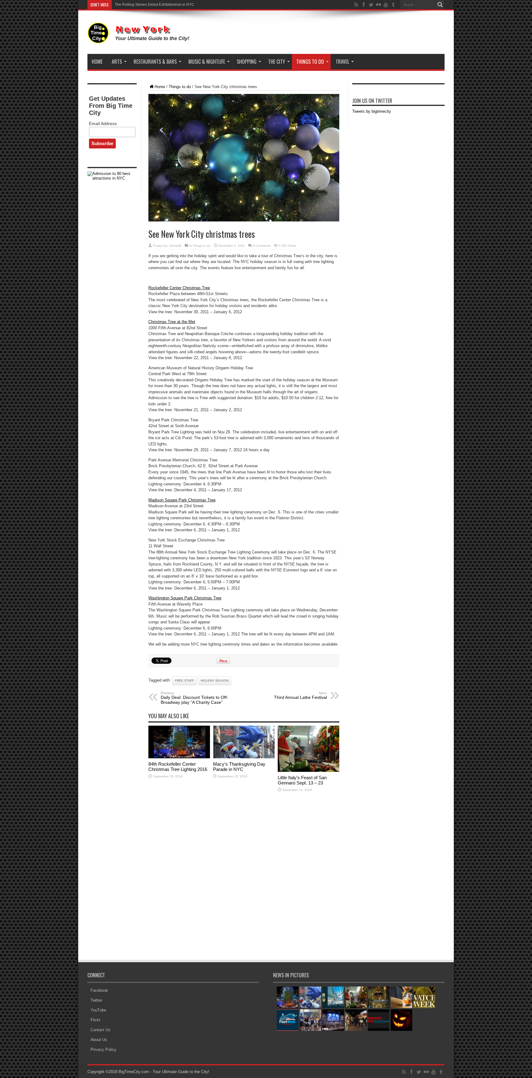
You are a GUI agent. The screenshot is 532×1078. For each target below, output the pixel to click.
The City (276, 61)
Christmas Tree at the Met (171, 321)
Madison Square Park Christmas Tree (182, 500)
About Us (99, 1039)
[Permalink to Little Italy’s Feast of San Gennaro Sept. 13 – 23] (308, 770)
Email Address (103, 123)
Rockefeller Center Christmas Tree (179, 288)
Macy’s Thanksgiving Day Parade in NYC (149, 4)
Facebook (99, 990)
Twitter (96, 1000)
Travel (342, 61)
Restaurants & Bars (155, 61)
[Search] (440, 4)
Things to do (310, 61)
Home (97, 61)
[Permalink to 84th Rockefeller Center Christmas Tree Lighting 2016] (179, 757)
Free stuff (184, 680)
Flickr (95, 1020)
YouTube (98, 1010)
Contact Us (101, 1029)
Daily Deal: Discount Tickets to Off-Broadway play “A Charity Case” (194, 698)
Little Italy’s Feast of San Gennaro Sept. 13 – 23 (302, 780)
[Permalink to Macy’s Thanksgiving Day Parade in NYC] (244, 757)
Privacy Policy (103, 1049)
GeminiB (175, 245)
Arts (117, 61)
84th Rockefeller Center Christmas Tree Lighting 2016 (177, 766)
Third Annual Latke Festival (300, 695)
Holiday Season (214, 680)
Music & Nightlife (206, 61)
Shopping (246, 61)
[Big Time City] (139, 38)
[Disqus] (243, 877)
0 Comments (262, 245)
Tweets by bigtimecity (371, 111)
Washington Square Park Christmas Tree (184, 598)
